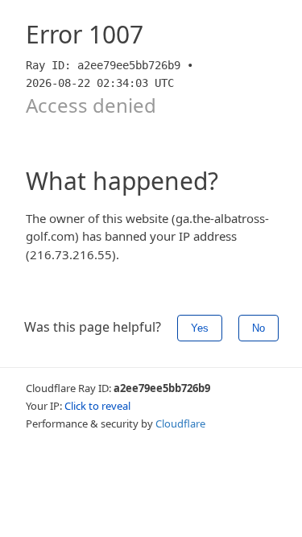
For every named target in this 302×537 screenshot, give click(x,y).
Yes (200, 328)
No (258, 328)
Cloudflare (180, 423)
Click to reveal (97, 406)
